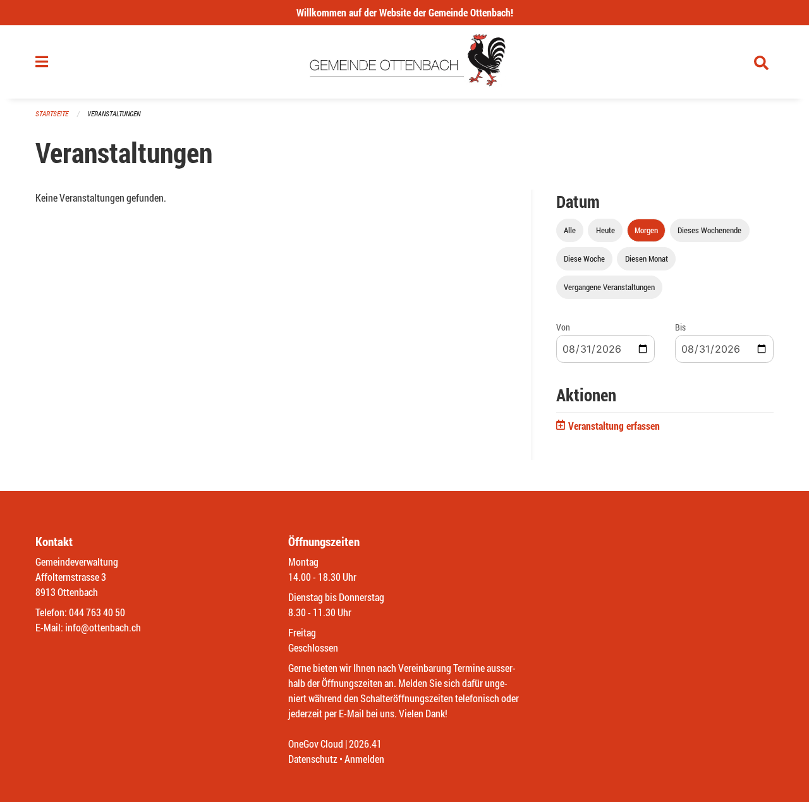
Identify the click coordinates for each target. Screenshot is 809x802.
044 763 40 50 (97, 612)
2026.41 (365, 743)
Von (563, 327)
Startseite (51, 113)
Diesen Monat (646, 258)
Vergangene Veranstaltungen (609, 287)
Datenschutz (313, 758)
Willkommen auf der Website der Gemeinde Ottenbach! (404, 12)
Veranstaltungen (113, 113)
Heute (605, 230)
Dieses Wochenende (709, 230)
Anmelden (364, 758)
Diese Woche (584, 258)
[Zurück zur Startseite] (405, 62)
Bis (680, 327)
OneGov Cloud (315, 743)
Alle (570, 230)
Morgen (646, 230)
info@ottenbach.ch (103, 627)
